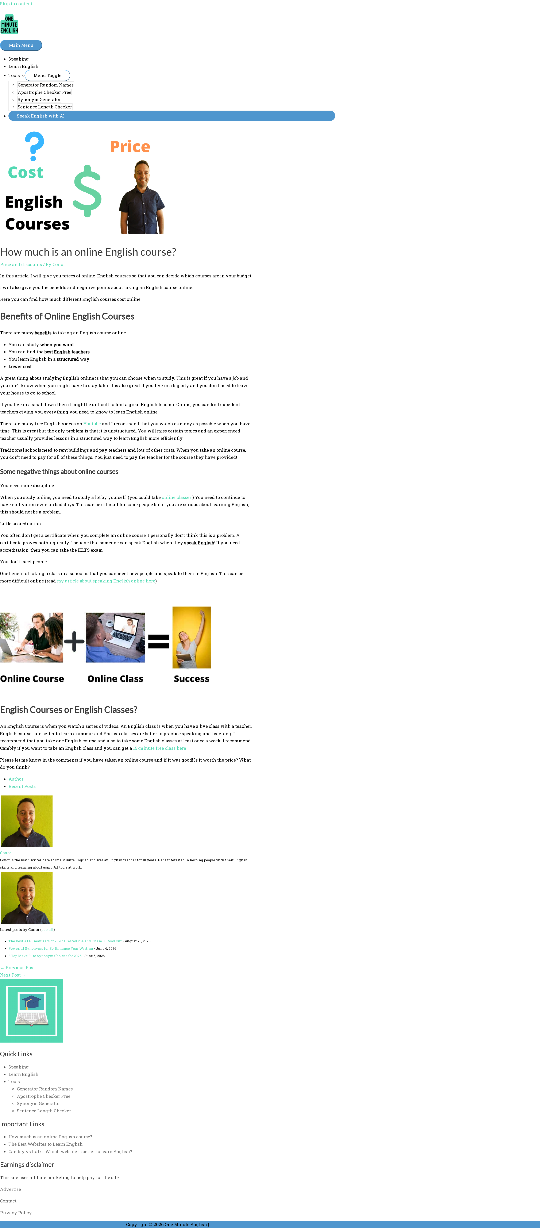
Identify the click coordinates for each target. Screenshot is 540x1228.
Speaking (18, 59)
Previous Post (17, 967)
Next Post (13, 975)
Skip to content (16, 4)
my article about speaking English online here (106, 581)
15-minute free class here (159, 748)
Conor (5, 852)
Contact (8, 1201)
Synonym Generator (39, 99)
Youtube (92, 424)
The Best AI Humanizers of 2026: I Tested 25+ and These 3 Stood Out (65, 941)
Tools (14, 75)
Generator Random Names (46, 85)
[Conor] (26, 845)
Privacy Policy (16, 1213)
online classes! (177, 497)
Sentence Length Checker (45, 107)
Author (15, 779)
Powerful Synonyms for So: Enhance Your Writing (50, 948)
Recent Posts (22, 786)
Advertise (10, 1189)
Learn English (23, 66)
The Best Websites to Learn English (45, 1144)
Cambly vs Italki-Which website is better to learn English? (70, 1151)
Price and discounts (21, 264)
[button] (171, 116)
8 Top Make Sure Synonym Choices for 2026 (44, 956)
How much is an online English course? (50, 1137)
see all (48, 929)
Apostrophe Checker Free (44, 92)
